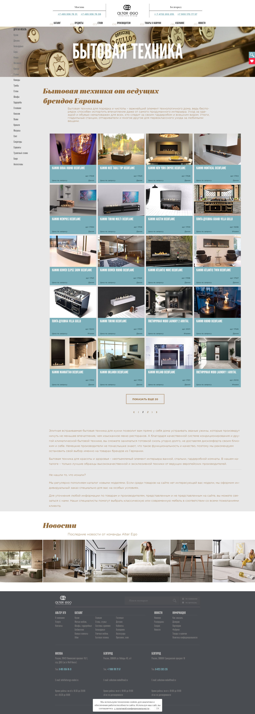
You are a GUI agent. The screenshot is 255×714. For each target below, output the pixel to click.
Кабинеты (120, 625)
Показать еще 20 (145, 399)
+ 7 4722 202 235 (164, 14)
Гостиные (120, 617)
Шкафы (16, 97)
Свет (15, 136)
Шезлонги (17, 63)
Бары (16, 52)
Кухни (16, 35)
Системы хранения (102, 625)
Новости (202, 23)
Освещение (120, 629)
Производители (124, 23)
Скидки (157, 625)
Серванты (17, 147)
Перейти (21, 574)
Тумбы (16, 85)
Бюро (16, 158)
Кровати (17, 125)
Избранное (179, 23)
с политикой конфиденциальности (131, 708)
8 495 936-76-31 (65, 669)
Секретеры (18, 141)
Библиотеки (79, 629)
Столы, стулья (100, 621)
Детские (119, 621)
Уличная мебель (101, 633)
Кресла (16, 68)
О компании (60, 617)
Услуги (58, 621)
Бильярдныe (18, 46)
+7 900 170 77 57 (187, 14)
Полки (16, 119)
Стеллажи (17, 108)
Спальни (98, 617)
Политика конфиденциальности (185, 637)
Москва (79, 7)
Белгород (175, 7)
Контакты (59, 625)
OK (157, 708)
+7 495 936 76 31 (68, 14)
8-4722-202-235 (161, 669)
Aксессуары (18, 164)
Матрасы (17, 130)
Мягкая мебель (81, 621)
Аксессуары (120, 633)
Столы (16, 91)
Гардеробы (18, 102)
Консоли (17, 113)
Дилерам (176, 621)
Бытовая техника (102, 637)
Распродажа (159, 621)
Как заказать (178, 617)
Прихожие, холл (122, 637)
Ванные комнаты (81, 633)
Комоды (17, 80)
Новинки (157, 617)
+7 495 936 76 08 (91, 14)
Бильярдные (100, 629)
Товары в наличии (153, 23)
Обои (77, 637)
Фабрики (176, 629)
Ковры (16, 57)
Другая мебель (20, 29)
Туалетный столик (21, 153)
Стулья (16, 74)
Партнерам (177, 625)
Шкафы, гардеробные (83, 625)
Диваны (17, 40)
